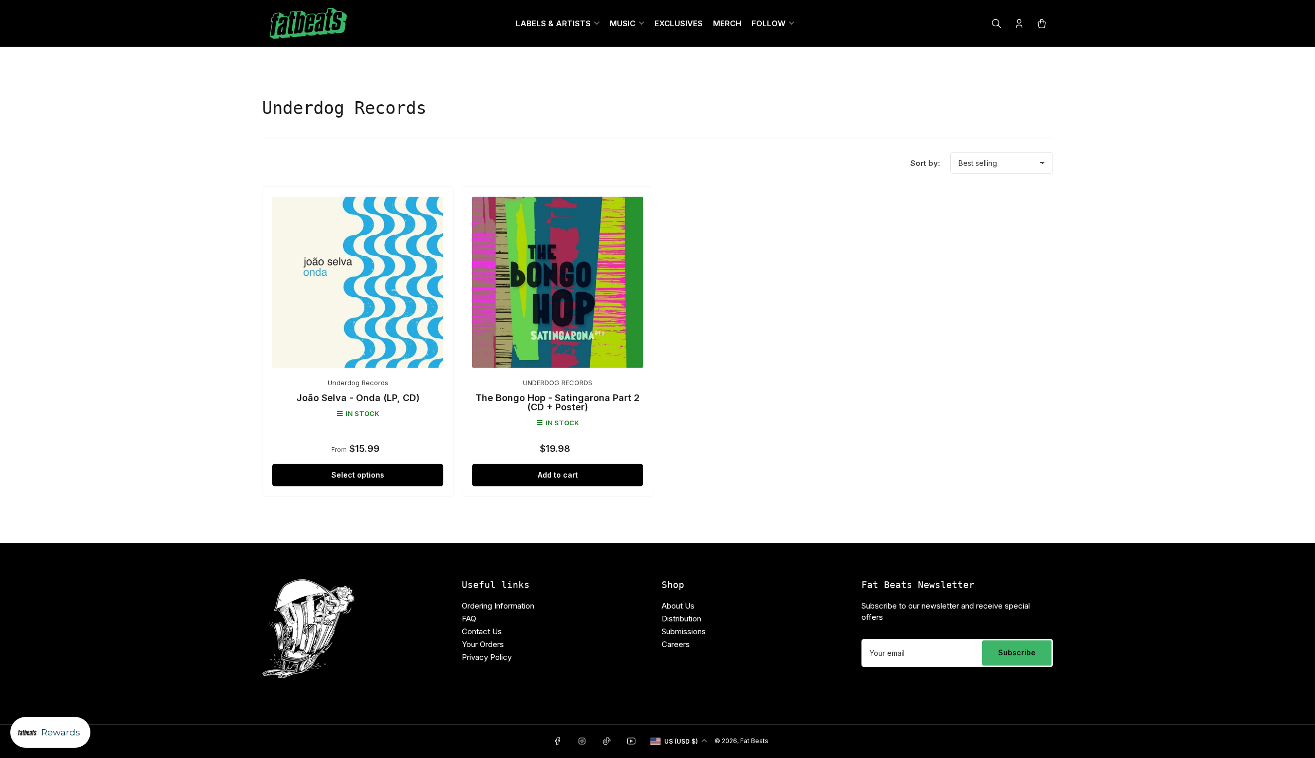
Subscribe (657, 455)
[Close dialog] (760, 230)
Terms (625, 520)
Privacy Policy (581, 520)
